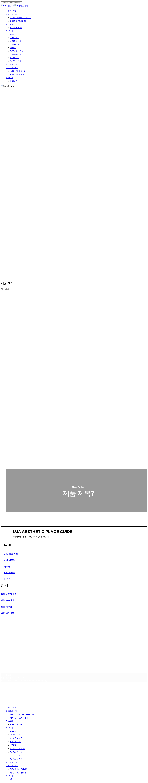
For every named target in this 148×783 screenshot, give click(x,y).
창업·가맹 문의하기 (19, 769)
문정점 (13, 745)
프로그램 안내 (11, 711)
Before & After (16, 724)
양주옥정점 (15, 742)
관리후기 (9, 721)
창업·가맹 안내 (12, 766)
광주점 (13, 731)
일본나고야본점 (17, 748)
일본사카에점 (16, 752)
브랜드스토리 (11, 708)
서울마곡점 (15, 735)
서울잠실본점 (16, 738)
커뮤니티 (9, 776)
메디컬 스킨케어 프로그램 (22, 714)
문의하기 (14, 779)
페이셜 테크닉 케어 (19, 718)
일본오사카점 (16, 759)
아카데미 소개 (11, 762)
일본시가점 (15, 755)
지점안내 (9, 728)
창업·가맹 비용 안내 (19, 772)
